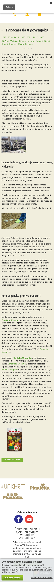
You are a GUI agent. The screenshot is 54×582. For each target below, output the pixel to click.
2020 (22, 37)
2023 (41, 37)
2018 (10, 37)
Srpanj (5, 44)
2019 (16, 37)
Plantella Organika (22, 358)
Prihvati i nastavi (12, 577)
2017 (4, 37)
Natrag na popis (12, 460)
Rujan (21, 44)
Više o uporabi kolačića (41, 577)
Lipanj (47, 41)
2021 (29, 37)
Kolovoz (13, 44)
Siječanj (5, 41)
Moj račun (27, 14)
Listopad (29, 44)
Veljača (14, 41)
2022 (35, 37)
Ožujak (22, 41)
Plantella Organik (10, 320)
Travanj (30, 41)
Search (14, 15)
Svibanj (39, 41)
